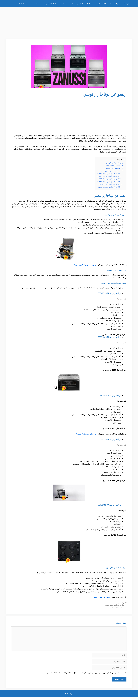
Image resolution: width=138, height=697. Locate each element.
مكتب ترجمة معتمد (23, 3)
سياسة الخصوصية (49, 3)
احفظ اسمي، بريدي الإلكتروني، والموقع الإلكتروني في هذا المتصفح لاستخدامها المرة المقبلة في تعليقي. (85, 672)
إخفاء (113, 160)
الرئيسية (126, 3)
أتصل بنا (36, 3)
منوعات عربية (114, 3)
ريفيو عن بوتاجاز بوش (101, 597)
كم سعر (80, 3)
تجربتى (71, 3)
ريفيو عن (121, 603)
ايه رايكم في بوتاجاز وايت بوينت (84, 264)
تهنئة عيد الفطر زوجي (117, 607)
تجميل (62, 3)
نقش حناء (90, 3)
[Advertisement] (69, 22)
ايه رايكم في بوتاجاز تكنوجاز (86, 434)
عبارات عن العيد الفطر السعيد (114, 605)
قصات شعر (102, 3)
